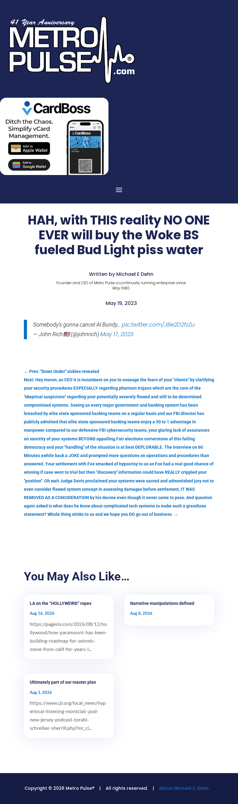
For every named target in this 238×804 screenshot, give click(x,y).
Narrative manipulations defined (162, 603)
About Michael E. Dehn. (184, 788)
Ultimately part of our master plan (63, 682)
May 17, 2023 (117, 334)
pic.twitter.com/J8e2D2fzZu (158, 324)
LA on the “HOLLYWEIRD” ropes (60, 603)
